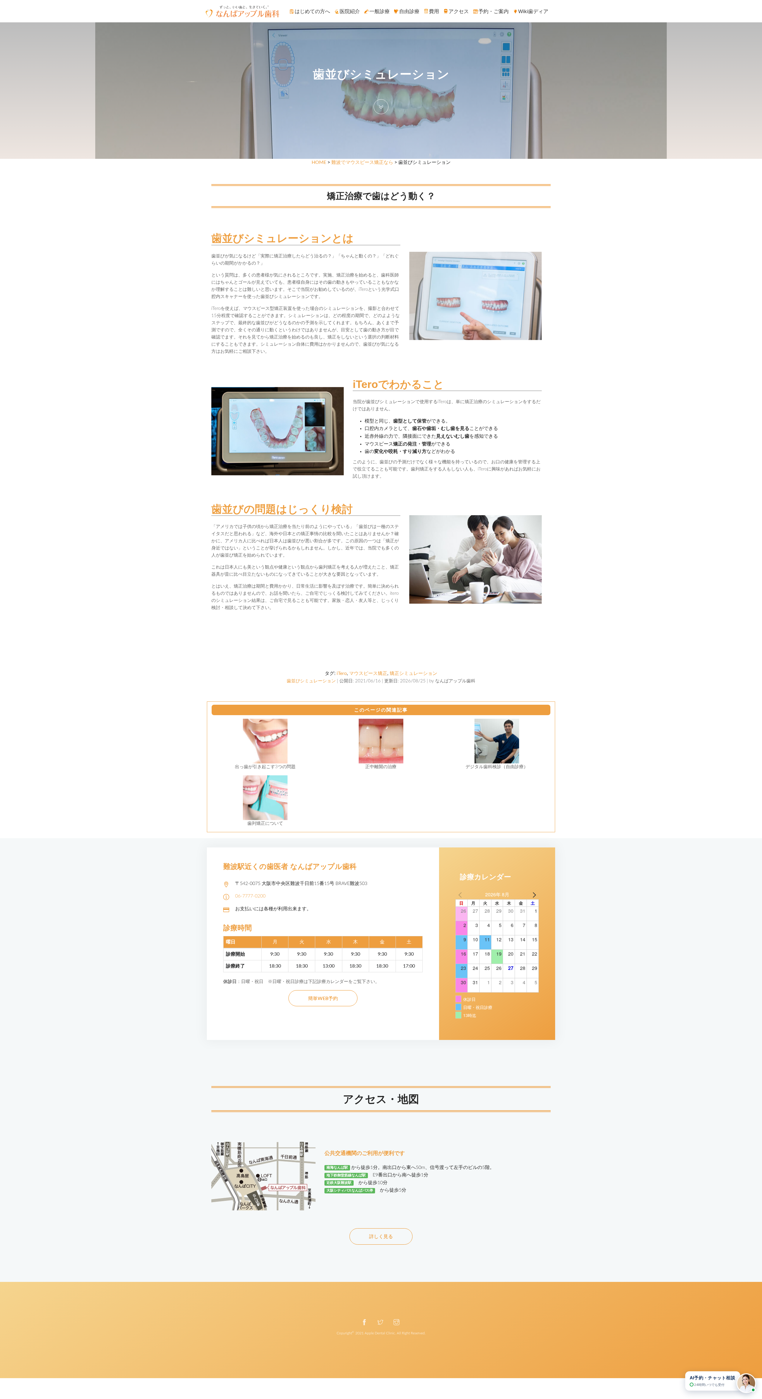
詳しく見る (381, 1236)
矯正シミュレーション (413, 673)
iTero (342, 673)
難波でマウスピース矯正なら (362, 162)
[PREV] (461, 894)
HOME (319, 162)
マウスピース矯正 (368, 673)
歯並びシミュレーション (311, 681)
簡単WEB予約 (323, 998)
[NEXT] (533, 894)
